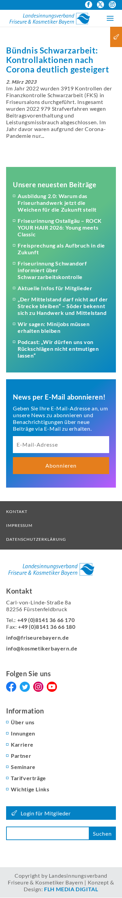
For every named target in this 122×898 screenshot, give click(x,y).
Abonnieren (61, 465)
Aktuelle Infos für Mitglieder (55, 288)
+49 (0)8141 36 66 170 (46, 620)
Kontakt (16, 511)
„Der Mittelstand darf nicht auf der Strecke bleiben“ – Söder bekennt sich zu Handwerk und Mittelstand (63, 306)
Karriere (22, 744)
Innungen (23, 733)
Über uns (23, 722)
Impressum (19, 525)
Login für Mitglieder (46, 813)
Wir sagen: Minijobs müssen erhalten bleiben (54, 327)
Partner (21, 755)
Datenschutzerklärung (36, 539)
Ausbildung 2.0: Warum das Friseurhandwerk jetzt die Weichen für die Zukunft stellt (57, 203)
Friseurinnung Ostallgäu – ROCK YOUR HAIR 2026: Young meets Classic (60, 227)
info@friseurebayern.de (37, 637)
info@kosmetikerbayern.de (41, 648)
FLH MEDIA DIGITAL (71, 889)
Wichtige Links (30, 789)
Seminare (23, 767)
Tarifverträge (28, 778)
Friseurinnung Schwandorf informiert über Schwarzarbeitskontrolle (52, 270)
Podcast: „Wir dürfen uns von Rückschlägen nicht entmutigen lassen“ (58, 349)
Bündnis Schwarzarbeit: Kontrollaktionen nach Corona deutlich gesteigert (57, 59)
